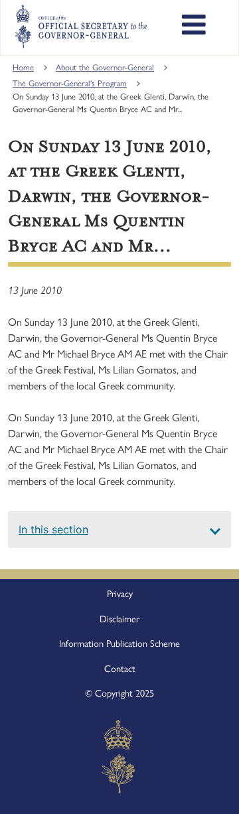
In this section (53, 529)
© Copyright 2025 (119, 693)
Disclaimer (119, 619)
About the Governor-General (105, 67)
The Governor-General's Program (70, 83)
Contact (119, 669)
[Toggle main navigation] (194, 26)
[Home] (80, 26)
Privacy (120, 594)
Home (23, 67)
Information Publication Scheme (119, 643)
